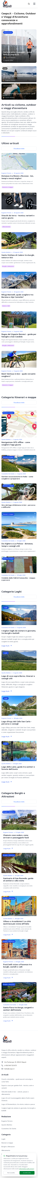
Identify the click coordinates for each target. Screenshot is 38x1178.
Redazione (6, 1116)
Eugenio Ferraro (6, 173)
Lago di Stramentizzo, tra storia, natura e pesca (18, 1104)
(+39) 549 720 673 (10, 1065)
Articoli (4, 1074)
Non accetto (11, 1172)
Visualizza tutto (19, 149)
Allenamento (8, 32)
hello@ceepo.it (9, 1069)
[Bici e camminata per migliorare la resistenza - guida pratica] (18, 92)
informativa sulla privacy (26, 1169)
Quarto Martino (6, 252)
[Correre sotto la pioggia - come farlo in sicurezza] (18, 46)
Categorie (6, 1134)
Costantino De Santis (8, 474)
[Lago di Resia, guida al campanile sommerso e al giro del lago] (18, 74)
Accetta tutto (27, 1172)
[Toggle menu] (34, 4)
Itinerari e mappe (7, 187)
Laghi (5, 68)
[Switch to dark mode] (29, 4)
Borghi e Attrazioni (8, 266)
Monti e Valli (6, 306)
